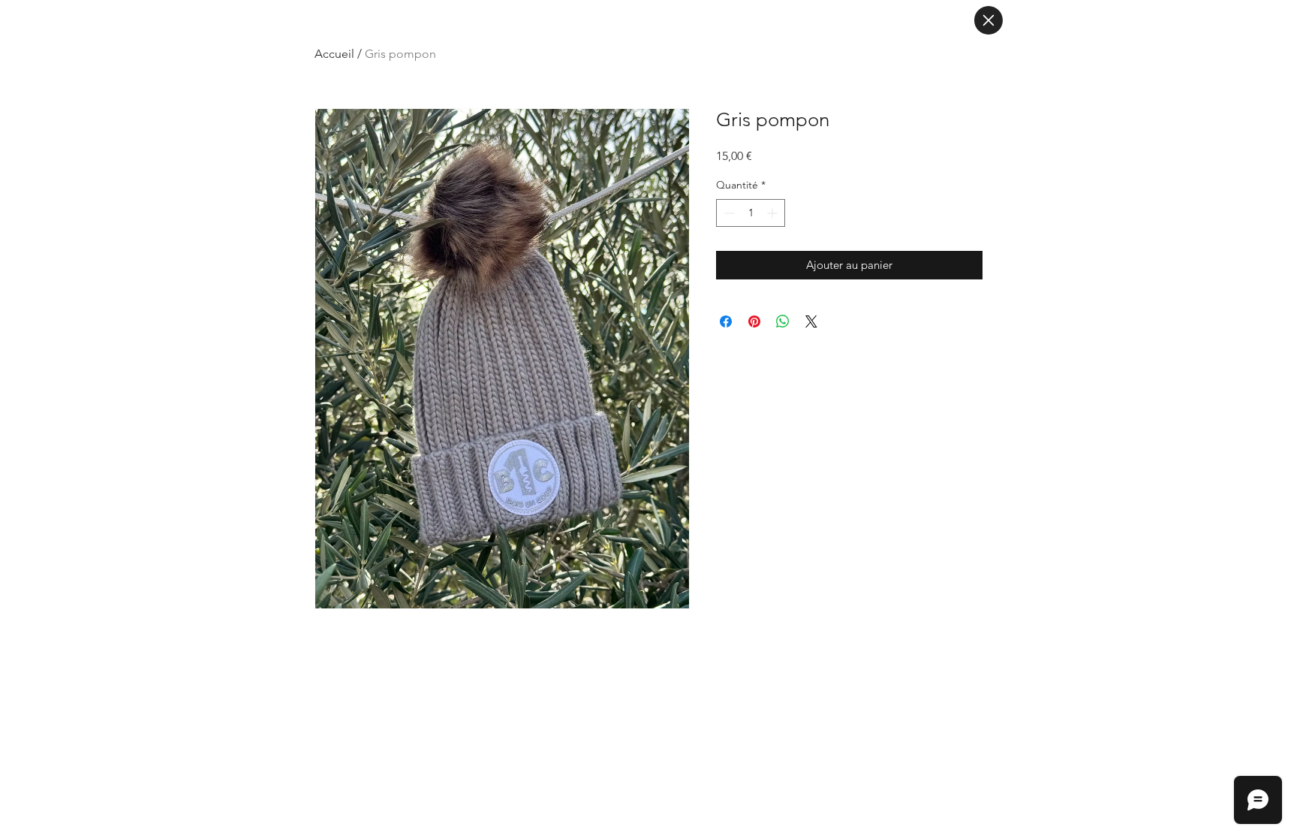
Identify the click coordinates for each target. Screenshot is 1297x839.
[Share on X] (811, 321)
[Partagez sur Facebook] (726, 321)
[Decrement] (727, 213)
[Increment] (773, 213)
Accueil (334, 54)
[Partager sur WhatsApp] (783, 321)
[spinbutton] (750, 213)
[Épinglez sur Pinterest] (754, 321)
